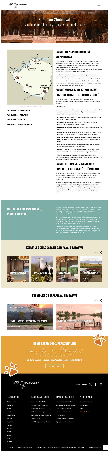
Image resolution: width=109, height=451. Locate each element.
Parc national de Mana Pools (17, 115)
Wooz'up (98, 447)
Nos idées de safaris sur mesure (65, 405)
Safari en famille (60, 415)
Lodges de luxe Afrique (38, 412)
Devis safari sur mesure (54, 366)
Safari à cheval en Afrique (63, 408)
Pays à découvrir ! (13, 397)
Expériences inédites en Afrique (65, 402)
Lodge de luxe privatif (37, 408)
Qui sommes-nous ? (86, 402)
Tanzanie (10, 432)
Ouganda (10, 422)
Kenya (9, 408)
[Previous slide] (96, 252)
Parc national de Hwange (16, 120)
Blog (81, 408)
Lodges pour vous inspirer (40, 397)
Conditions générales (53, 447)
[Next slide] (100, 252)
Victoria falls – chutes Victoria (18, 124)
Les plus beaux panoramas (39, 405)
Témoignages (84, 405)
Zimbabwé (10, 435)
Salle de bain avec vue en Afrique (41, 415)
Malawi (9, 412)
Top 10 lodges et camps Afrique (40, 422)
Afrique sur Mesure (86, 397)
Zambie (9, 438)
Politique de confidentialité (68, 447)
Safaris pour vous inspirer (65, 397)
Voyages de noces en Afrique (64, 422)
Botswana (10, 405)
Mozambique (11, 415)
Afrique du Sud (11, 402)
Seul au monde (35, 418)
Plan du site (81, 447)
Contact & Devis (85, 412)
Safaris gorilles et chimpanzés (65, 418)
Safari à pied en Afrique (63, 412)
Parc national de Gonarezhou (17, 110)
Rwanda (9, 425)
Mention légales (41, 447)
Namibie (9, 418)
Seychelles (10, 428)
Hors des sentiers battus (38, 402)
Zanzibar (9, 442)
